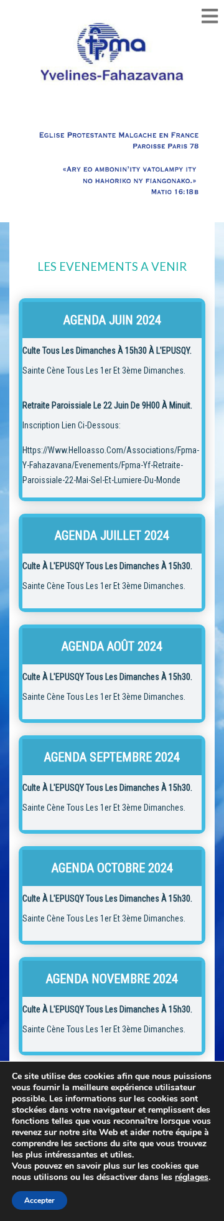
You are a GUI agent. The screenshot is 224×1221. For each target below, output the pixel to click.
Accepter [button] (39, 1200)
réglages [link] (191, 1177)
